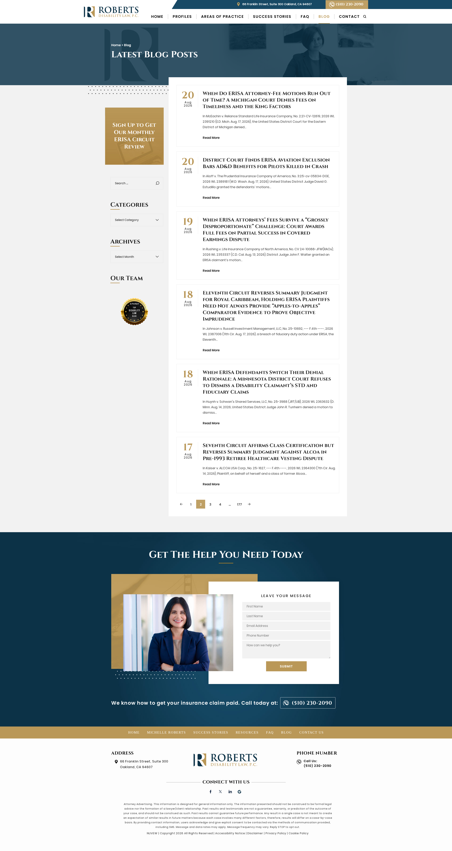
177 (239, 504)
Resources (247, 732)
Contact (349, 16)
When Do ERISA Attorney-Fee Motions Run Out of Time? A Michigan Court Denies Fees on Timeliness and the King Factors (267, 100)
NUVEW (152, 833)
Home (157, 16)
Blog (324, 16)
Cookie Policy (298, 833)
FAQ (305, 16)
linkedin (230, 791)
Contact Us (311, 732)
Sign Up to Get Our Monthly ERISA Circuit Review (134, 136)
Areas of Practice (222, 16)
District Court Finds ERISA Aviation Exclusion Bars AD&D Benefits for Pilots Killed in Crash (266, 163)
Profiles (182, 16)
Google (240, 791)
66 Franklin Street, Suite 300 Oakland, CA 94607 (277, 4)
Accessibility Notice (230, 833)
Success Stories (272, 16)
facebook (211, 791)
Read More (211, 137)
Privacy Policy (276, 833)
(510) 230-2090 (349, 4)
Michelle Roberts (166, 732)
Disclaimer (255, 833)
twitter (220, 791)
